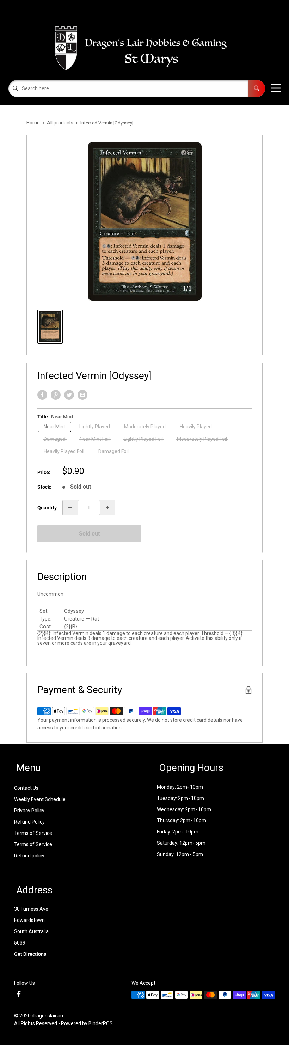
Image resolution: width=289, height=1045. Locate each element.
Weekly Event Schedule (40, 799)
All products (60, 123)
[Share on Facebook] (42, 395)
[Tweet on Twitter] (69, 395)
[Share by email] (82, 395)
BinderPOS (100, 1023)
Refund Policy (29, 822)
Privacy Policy (29, 810)
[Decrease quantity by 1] (70, 507)
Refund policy (29, 855)
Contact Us (26, 788)
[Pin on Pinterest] (56, 395)
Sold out (89, 533)
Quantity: (47, 508)
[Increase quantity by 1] (107, 507)
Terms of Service (33, 833)
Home (33, 123)
